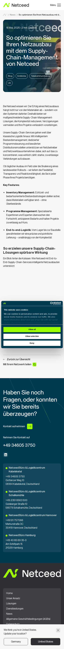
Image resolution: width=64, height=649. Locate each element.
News (13, 14)
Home (5, 15)
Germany (16, 641)
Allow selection (32, 336)
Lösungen (11, 603)
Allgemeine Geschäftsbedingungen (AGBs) (28, 619)
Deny (32, 343)
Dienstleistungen (14, 608)
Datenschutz (13, 624)
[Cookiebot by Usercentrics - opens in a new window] (47, 303)
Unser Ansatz (13, 598)
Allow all (32, 329)
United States (45, 641)
